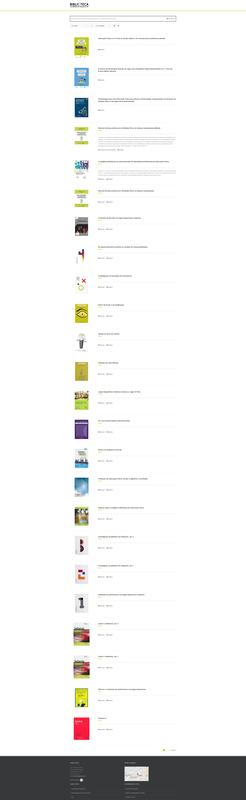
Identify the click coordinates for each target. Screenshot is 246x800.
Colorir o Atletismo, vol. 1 (108, 656)
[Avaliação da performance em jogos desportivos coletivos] (81, 603)
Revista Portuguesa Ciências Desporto (81, 793)
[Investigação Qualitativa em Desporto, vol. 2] (81, 545)
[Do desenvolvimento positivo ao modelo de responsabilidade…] (81, 255)
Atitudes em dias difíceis (108, 363)
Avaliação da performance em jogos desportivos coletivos (121, 595)
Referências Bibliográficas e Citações (135, 793)
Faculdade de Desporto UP (78, 789)
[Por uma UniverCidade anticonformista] (81, 429)
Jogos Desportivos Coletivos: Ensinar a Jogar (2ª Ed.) (119, 392)
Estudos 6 (102, 718)
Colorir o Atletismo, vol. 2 (108, 624)
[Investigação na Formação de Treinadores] (81, 284)
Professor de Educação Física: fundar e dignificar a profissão (123, 479)
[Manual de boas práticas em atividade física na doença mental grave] (81, 198)
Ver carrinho (171, 19)
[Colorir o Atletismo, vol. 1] (81, 667)
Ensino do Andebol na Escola (110, 450)
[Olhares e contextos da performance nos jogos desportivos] (81, 697)
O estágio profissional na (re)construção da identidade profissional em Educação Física (133, 162)
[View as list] (118, 26)
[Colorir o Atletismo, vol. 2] (81, 634)
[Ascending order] (92, 26)
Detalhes (102, 49)
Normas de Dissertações (132, 789)
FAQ (72, 797)
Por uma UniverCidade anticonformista (114, 421)
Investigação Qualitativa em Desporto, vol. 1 (115, 566)
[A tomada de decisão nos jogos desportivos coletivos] (81, 226)
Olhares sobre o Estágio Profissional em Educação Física (121, 508)
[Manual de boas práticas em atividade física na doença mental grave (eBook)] (81, 135)
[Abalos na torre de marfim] (81, 342)
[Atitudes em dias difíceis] (81, 371)
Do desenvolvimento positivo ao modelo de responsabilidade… (123, 247)
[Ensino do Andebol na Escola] (81, 458)
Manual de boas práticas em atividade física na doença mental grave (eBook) (129, 128)
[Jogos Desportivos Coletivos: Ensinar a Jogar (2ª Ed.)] (81, 400)
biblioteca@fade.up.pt (80, 776)
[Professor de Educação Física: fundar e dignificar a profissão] (81, 487)
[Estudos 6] (81, 728)
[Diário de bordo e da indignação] (81, 313)
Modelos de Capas (130, 797)
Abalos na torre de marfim (108, 334)
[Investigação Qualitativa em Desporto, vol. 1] (81, 574)
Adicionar (102, 179)
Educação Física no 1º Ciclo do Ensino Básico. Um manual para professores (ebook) (131, 38)
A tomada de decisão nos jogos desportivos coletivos (119, 218)
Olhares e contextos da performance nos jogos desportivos (122, 689)
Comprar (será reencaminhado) (108, 150)
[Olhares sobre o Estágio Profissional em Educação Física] (81, 516)
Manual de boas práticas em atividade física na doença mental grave (126, 191)
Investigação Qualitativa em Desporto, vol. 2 (116, 537)
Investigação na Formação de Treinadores (115, 276)
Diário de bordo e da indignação (111, 305)
